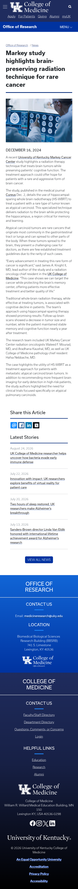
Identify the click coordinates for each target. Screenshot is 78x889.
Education (39, 760)
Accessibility (39, 881)
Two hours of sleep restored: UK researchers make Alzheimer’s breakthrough (32, 508)
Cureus (11, 194)
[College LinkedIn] (52, 824)
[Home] (30, 6)
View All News (39, 559)
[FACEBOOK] (21, 425)
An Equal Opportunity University (39, 859)
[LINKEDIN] (28, 425)
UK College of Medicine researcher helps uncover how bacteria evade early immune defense (38, 458)
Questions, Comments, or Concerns (39, 729)
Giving (42, 16)
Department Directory (39, 722)
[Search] (70, 6)
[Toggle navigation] (5, 6)
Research (39, 767)
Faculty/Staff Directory (39, 715)
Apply (11, 16)
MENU (65, 27)
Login (39, 736)
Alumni (54, 16)
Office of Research (17, 45)
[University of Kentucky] (39, 838)
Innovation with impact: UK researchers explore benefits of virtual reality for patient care (37, 483)
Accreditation (39, 866)
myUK (66, 16)
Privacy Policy (39, 874)
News (35, 45)
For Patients (26, 16)
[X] (36, 425)
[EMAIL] (14, 425)
